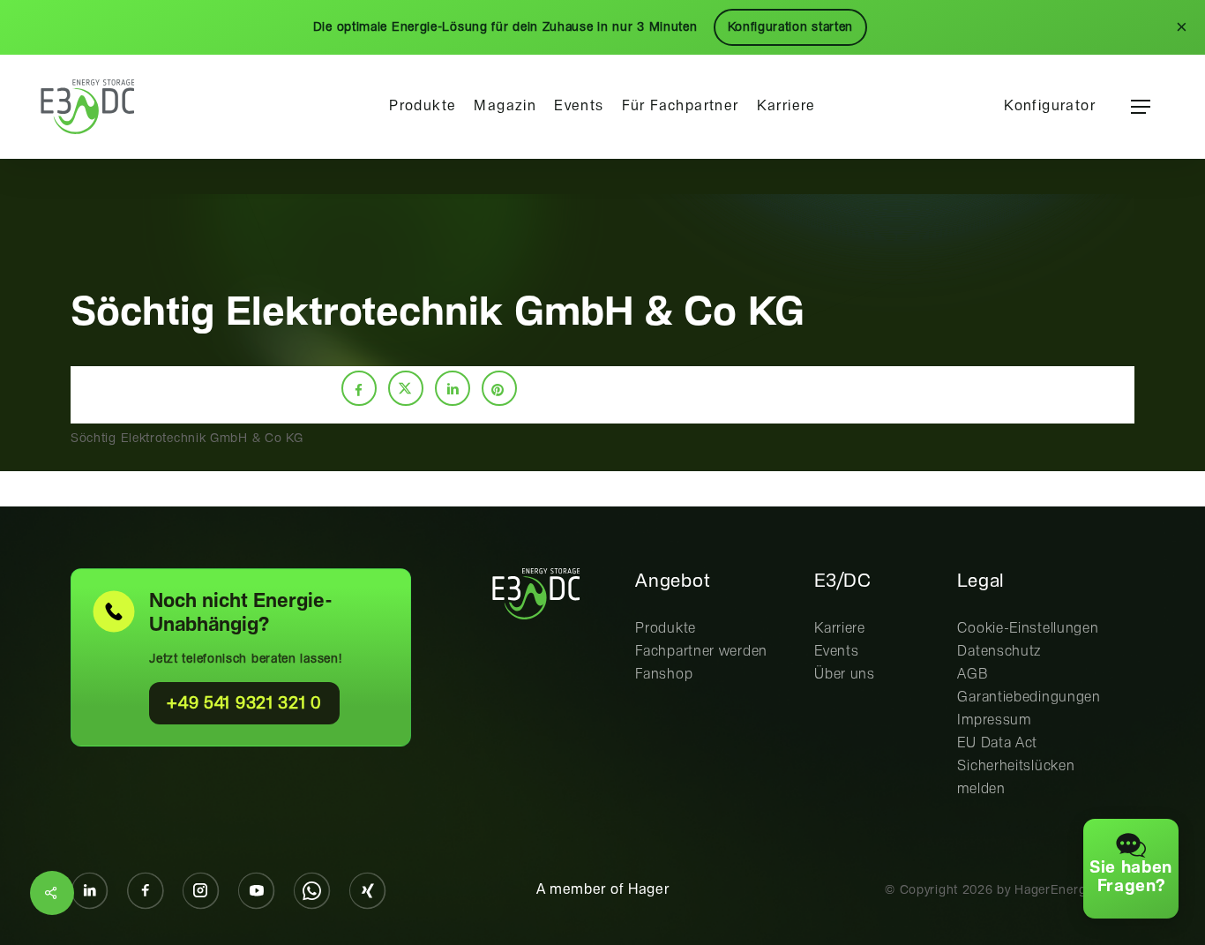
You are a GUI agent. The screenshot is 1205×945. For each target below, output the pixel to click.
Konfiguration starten (791, 27)
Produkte (665, 628)
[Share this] (359, 388)
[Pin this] (499, 388)
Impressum (993, 720)
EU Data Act (997, 743)
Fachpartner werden (701, 651)
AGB (972, 674)
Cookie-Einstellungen (1027, 628)
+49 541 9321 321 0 (244, 703)
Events (836, 651)
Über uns (844, 674)
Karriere (839, 628)
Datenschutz (999, 651)
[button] (1140, 107)
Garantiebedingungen (1028, 697)
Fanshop (663, 674)
